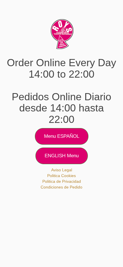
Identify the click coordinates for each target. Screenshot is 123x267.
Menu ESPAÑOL (61, 136)
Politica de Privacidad (61, 181)
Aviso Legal (61, 170)
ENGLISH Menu (62, 155)
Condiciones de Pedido (61, 187)
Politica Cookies (61, 175)
